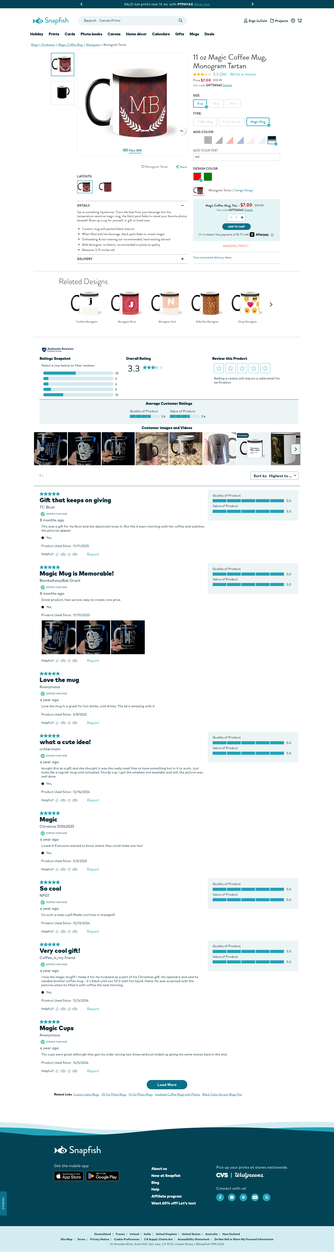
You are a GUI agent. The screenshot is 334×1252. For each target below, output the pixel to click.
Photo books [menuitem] (91, 34)
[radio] (197, 177)
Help (155, 1189)
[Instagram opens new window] (233, 1195)
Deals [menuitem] (209, 34)
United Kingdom (167, 1234)
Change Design (243, 190)
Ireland (135, 1234)
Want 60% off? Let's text (173, 1203)
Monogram (93, 44)
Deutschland (103, 1234)
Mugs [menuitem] (194, 34)
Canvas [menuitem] (114, 34)
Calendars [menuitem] (161, 34)
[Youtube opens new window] (257, 1195)
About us (159, 1168)
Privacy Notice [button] (99, 1239)
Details (227, 85)
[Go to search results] (180, 20)
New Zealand (231, 1234)
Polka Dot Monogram (207, 322)
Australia (211, 1234)
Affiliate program (166, 1196)
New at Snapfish (166, 1175)
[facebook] (222, 1195)
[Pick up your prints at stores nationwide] (222, 1174)
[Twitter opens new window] (268, 1195)
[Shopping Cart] (299, 21)
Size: (196, 95)
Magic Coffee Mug (70, 44)
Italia (148, 1234)
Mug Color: (203, 132)
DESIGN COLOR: (205, 169)
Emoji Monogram (247, 322)
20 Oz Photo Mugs (113, 1094)
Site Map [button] (66, 1239)
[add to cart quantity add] (242, 217)
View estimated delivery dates (212, 257)
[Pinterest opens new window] (245, 1195)
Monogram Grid (167, 322)
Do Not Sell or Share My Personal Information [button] (244, 1239)
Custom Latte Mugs (86, 1094)
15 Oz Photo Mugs (141, 1094)
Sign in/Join (258, 21)
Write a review (243, 74)
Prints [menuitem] (54, 34)
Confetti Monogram (86, 322)
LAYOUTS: (84, 176)
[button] (182, 131)
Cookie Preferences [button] (126, 1239)
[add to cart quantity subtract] (231, 217)
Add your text (205, 150)
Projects (281, 21)
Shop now (208, 4)
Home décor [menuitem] (136, 34)
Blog (155, 1182)
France (120, 1234)
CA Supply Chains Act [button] (158, 1239)
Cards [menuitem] (70, 34)
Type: (197, 114)
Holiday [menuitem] (36, 34)
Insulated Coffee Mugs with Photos (177, 1094)
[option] (62, 64)
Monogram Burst (127, 322)
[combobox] (132, 20)
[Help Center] (293, 21)
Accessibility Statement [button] (194, 1239)
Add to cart (236, 227)
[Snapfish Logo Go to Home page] (50, 21)
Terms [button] (81, 1239)
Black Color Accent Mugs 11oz (222, 1094)
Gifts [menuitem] (179, 34)
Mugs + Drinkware (43, 44)
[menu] (181, 166)
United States (191, 1234)
